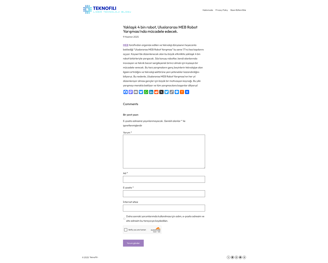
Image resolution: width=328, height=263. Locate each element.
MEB (125, 45)
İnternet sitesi (130, 201)
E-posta (128, 187)
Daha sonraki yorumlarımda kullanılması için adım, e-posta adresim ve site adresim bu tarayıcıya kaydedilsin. (165, 218)
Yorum (127, 132)
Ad (125, 173)
